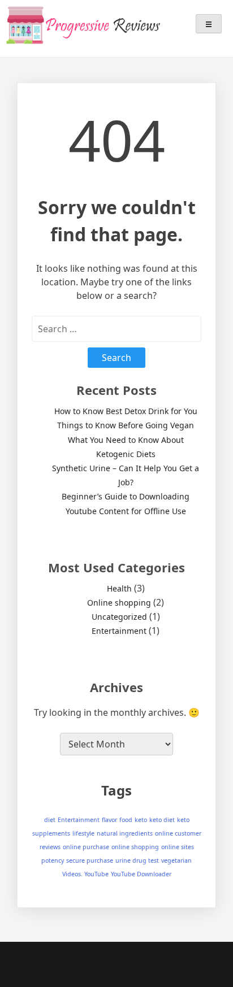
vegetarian (176, 860)
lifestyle (83, 833)
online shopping (135, 847)
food (125, 820)
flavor (109, 820)
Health (119, 588)
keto (141, 820)
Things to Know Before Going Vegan (125, 425)
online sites (177, 847)
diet (49, 820)
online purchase (86, 847)
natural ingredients (125, 833)
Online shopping (119, 602)
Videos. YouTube (85, 874)
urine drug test (137, 860)
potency (52, 860)
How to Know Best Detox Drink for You (125, 411)
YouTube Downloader (141, 874)
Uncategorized (119, 616)
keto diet (162, 820)
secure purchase (89, 860)
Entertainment (119, 630)
